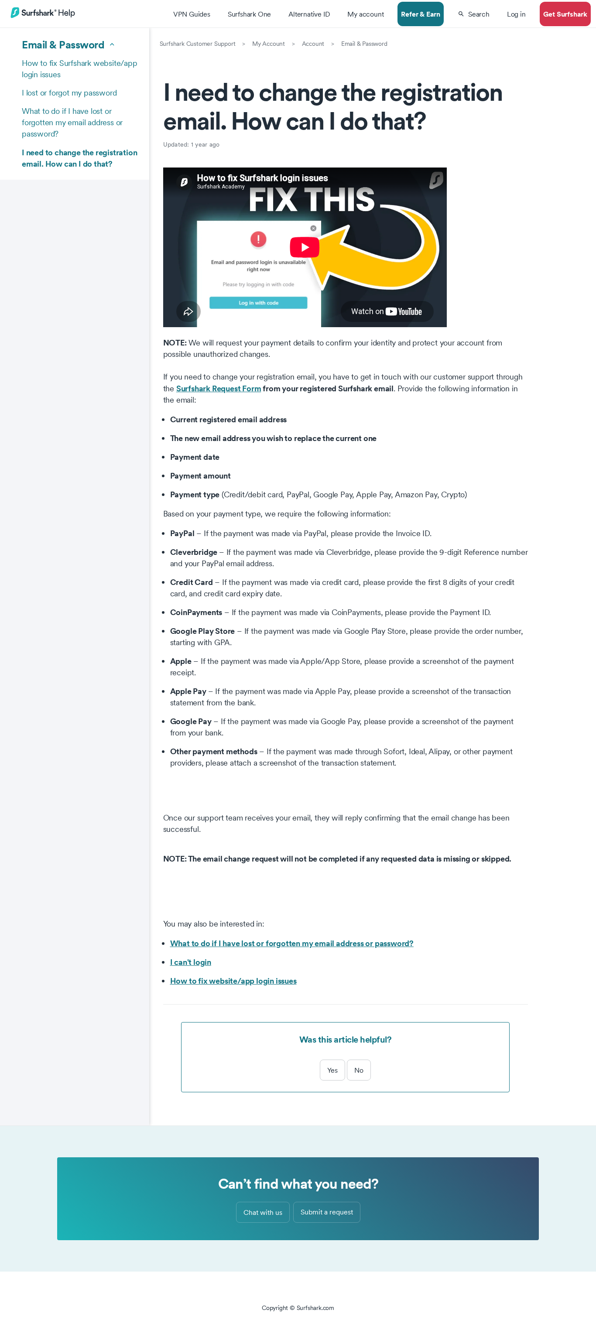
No (358, 1070)
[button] (473, 14)
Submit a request (327, 1211)
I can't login (190, 962)
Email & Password (364, 44)
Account (313, 44)
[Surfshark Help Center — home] (42, 17)
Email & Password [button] (63, 44)
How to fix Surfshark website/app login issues (79, 68)
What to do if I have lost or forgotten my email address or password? (72, 122)
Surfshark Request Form (218, 388)
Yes (332, 1070)
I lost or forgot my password (69, 93)
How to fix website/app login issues (233, 980)
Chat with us (262, 1212)
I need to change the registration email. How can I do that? (79, 158)
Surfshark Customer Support (198, 44)
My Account (268, 44)
